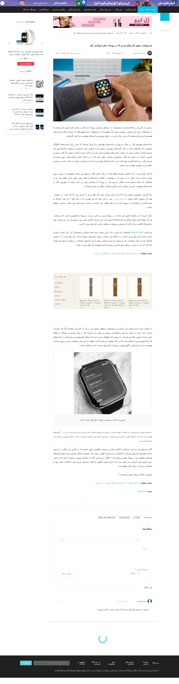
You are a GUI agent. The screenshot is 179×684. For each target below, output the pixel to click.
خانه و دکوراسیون (90, 9)
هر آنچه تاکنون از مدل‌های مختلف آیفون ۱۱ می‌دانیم (118, 483)
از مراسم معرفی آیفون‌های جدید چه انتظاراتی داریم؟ (117, 253)
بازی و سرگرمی (130, 9)
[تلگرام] (21, 670)
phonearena (142, 491)
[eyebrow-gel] (102, 22)
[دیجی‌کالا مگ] (164, 17)
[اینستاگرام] (26, 670)
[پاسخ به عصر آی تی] (64, 601)
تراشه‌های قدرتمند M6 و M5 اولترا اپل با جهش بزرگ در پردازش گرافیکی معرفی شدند (21, 126)
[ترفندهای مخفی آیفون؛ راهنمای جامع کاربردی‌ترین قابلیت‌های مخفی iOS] (40, 84)
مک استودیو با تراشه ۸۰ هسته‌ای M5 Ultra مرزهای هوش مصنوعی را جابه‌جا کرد (20, 97)
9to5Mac (139, 232)
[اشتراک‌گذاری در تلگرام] (54, 504)
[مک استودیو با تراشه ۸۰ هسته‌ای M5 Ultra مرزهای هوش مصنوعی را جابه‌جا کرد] (40, 98)
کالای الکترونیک (121, 33)
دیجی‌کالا (155, 663)
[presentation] (42, 43)
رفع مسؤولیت (111, 663)
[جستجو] (165, 26)
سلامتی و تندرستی (58, 9)
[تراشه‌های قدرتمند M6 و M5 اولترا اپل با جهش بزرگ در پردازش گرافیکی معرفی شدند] (40, 127)
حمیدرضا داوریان (139, 53)
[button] (86, 504)
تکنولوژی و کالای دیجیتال (148, 9)
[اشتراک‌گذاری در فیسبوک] (68, 504)
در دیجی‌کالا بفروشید (96, 663)
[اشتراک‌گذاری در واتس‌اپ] (59, 504)
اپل (111, 127)
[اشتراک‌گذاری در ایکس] (64, 504)
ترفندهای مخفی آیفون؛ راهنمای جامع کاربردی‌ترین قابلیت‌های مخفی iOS (21, 83)
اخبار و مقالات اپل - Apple (106, 517)
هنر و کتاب (118, 9)
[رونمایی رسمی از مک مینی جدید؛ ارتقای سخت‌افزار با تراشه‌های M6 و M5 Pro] (40, 113)
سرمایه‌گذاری (44, 9)
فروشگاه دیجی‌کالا (29, 9)
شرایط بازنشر (145, 663)
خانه (150, 33)
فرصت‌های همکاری (129, 663)
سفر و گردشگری (74, 9)
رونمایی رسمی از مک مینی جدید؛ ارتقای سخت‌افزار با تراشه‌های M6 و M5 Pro (22, 111)
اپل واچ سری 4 (120, 199)
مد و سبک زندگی (105, 9)
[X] (30, 670)
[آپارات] (35, 670)
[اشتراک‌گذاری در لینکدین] (73, 504)
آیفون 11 (63, 432)
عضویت (26, 663)
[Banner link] (89, 3)
